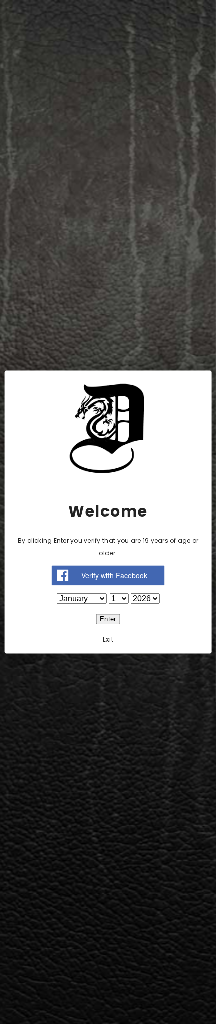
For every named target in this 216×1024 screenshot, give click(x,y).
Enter (108, 619)
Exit (108, 639)
